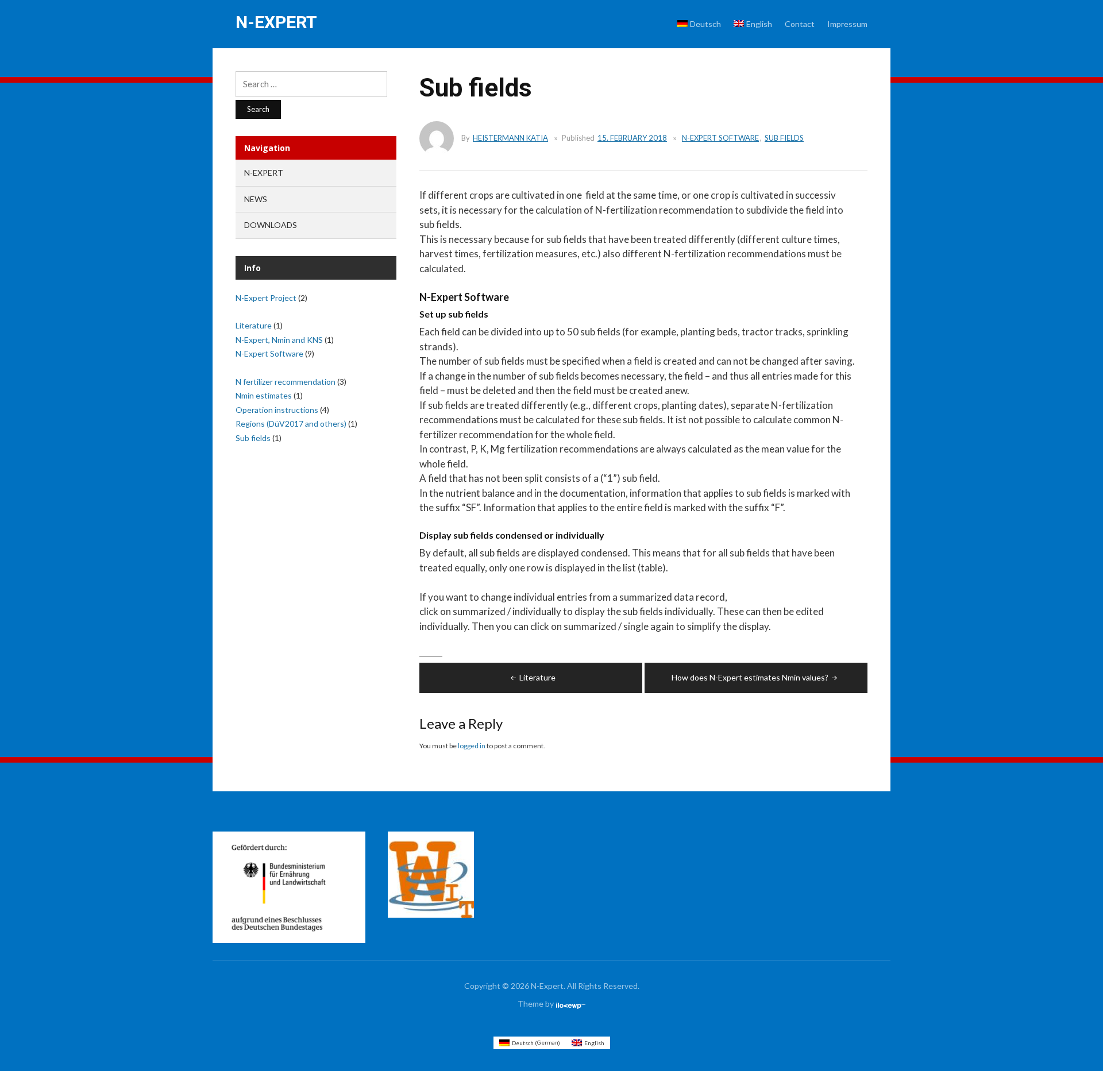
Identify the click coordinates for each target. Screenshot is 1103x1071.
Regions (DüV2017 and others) (291, 423)
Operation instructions (277, 410)
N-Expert (276, 22)
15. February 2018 (632, 137)
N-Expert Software (720, 137)
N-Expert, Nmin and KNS (279, 340)
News (255, 199)
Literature (537, 677)
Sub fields (784, 137)
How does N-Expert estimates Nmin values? (750, 677)
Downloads (270, 225)
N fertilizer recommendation (285, 381)
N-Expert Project (266, 298)
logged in (471, 745)
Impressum (847, 24)
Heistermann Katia (510, 137)
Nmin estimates (264, 395)
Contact (800, 24)
